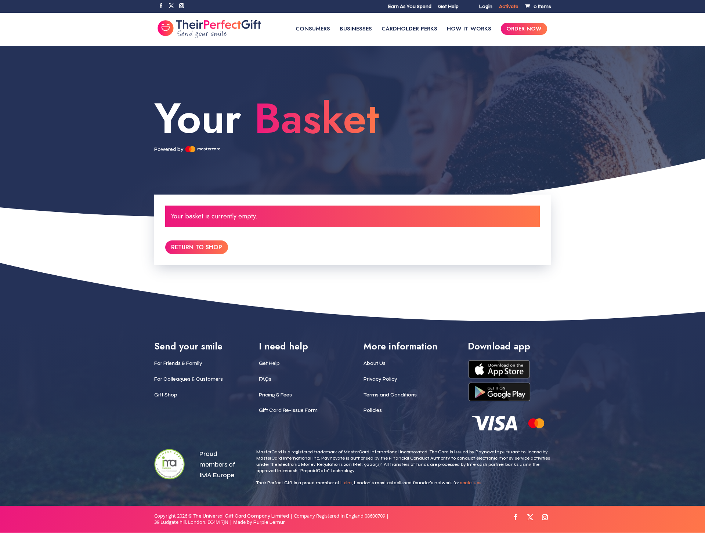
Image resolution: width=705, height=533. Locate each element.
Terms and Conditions (390, 395)
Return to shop (196, 247)
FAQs (265, 379)
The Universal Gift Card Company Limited (241, 516)
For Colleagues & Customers (188, 379)
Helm (346, 482)
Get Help (448, 7)
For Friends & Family (178, 363)
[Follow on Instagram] (545, 517)
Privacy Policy (380, 379)
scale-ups (470, 482)
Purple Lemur (269, 522)
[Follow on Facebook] (515, 517)
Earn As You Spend (409, 7)
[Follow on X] (530, 517)
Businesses (356, 29)
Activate (508, 7)
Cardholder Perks (409, 29)
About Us (375, 363)
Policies (373, 410)
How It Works (469, 29)
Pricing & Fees (275, 395)
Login (485, 7)
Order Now (524, 29)
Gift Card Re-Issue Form (288, 410)
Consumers (313, 29)
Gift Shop (165, 395)
